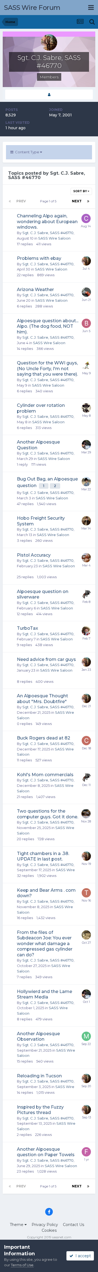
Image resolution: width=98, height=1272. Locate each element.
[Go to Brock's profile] (86, 323)
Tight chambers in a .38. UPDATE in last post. (43, 856)
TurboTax (27, 628)
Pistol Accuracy (34, 555)
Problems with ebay (39, 258)
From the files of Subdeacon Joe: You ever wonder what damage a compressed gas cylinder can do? (44, 943)
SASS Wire (65, 870)
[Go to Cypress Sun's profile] (86, 740)
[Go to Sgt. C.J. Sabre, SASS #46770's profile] (86, 261)
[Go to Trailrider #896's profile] (86, 892)
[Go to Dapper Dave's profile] (86, 481)
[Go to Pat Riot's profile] (86, 292)
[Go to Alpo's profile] (86, 365)
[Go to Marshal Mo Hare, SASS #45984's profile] (86, 1036)
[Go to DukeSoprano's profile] (86, 408)
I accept (82, 1255)
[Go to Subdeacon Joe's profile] (86, 935)
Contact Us (73, 1224)
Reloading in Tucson (39, 1075)
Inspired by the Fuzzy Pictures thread (40, 1109)
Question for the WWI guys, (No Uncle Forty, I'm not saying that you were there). (47, 368)
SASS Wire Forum (32, 7)
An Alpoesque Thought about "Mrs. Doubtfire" (42, 698)
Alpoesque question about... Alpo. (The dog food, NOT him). (47, 326)
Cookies (49, 1230)
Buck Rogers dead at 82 (43, 738)
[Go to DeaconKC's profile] (86, 813)
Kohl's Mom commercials (45, 774)
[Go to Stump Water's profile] (86, 444)
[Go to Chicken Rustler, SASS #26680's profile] (86, 218)
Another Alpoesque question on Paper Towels (46, 1152)
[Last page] (88, 201)
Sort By (80, 191)
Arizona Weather (35, 289)
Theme (17, 1224)
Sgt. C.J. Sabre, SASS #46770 (48, 233)
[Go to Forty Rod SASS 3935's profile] (86, 1151)
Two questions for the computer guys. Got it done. (47, 813)
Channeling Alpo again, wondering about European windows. (47, 221)
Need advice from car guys (46, 659)
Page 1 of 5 (49, 201)
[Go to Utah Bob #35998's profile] (86, 520)
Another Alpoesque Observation (38, 1036)
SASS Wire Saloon (54, 238)
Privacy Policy (45, 1224)
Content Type (26, 152)
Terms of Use (22, 1265)
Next (77, 201)
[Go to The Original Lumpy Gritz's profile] (86, 557)
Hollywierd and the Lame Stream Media (44, 994)
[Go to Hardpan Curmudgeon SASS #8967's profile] (86, 630)
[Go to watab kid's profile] (86, 594)
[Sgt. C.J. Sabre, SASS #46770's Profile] (49, 94)
